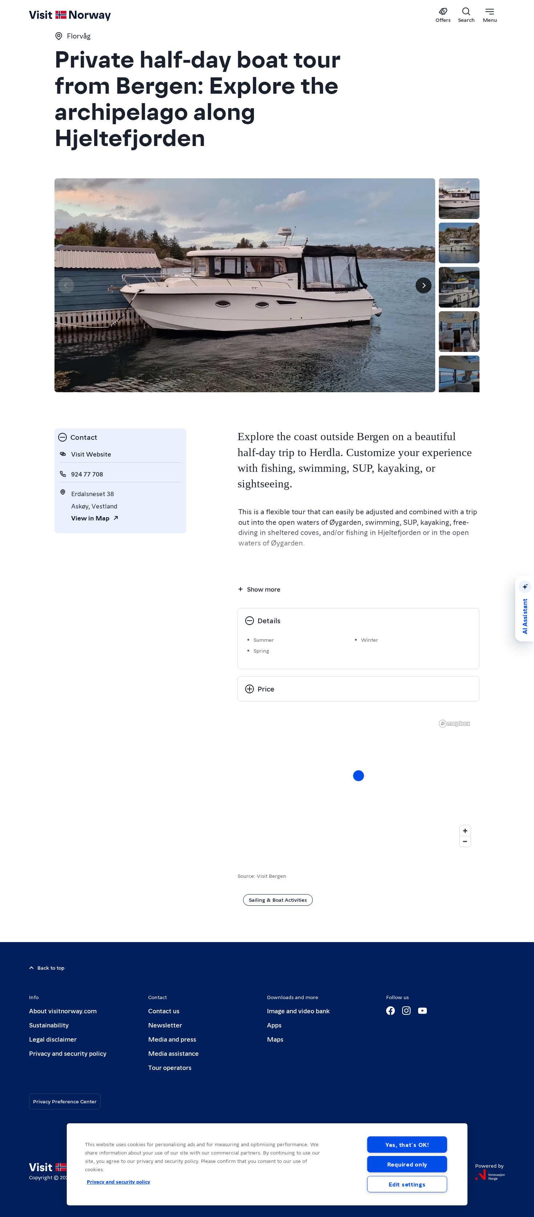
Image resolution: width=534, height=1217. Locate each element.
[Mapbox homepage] (454, 723)
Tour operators (169, 1067)
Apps (274, 1025)
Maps (275, 1039)
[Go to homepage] (82, 15)
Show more (263, 589)
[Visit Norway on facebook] (390, 1010)
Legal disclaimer (53, 1039)
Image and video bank (298, 1010)
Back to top (50, 967)
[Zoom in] (465, 830)
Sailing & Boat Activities (278, 899)
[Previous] (66, 285)
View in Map (90, 518)
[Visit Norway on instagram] (406, 1010)
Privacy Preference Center (65, 1101)
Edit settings (407, 1184)
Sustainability (49, 1025)
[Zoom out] (465, 841)
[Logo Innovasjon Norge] (490, 1174)
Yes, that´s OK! (407, 1144)
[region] (358, 783)
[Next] (424, 285)
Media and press (172, 1039)
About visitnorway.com (63, 1010)
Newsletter (165, 1025)
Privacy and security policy (67, 1053)
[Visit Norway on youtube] (422, 1010)
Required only (407, 1164)
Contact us (163, 1010)
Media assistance (173, 1053)
